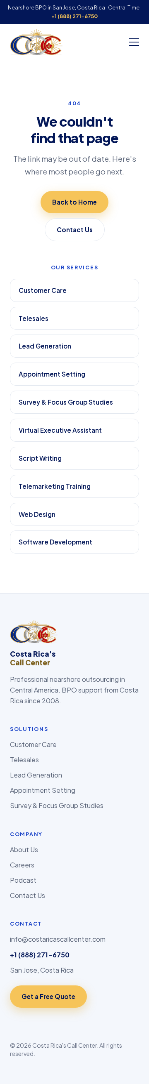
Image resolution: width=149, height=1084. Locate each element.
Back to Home (74, 202)
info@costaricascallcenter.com (58, 939)
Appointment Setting (52, 374)
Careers (22, 864)
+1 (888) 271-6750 (74, 16)
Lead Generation (45, 346)
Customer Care (43, 290)
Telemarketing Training (55, 486)
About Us (24, 849)
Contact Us (75, 229)
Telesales (33, 318)
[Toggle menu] (134, 42)
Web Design (37, 514)
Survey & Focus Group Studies (66, 402)
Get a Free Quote (48, 996)
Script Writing (40, 458)
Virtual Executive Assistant (60, 430)
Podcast (23, 880)
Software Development (55, 542)
